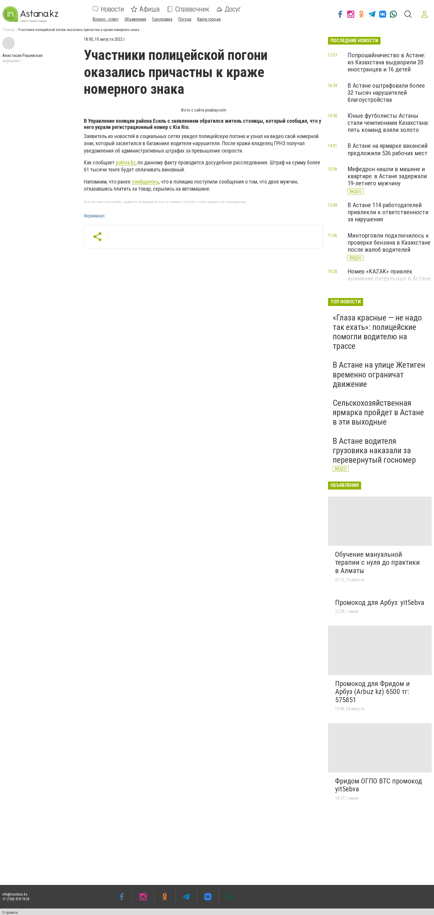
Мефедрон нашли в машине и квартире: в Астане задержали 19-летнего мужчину (387, 176)
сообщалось (145, 182)
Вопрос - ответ (106, 19)
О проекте (10, 913)
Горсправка (162, 19)
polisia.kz (126, 162)
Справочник (192, 9)
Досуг (233, 9)
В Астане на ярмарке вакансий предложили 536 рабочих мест (387, 149)
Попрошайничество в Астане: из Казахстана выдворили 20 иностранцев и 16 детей (386, 62)
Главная (8, 30)
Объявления (135, 19)
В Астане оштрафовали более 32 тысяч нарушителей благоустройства (386, 92)
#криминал (94, 216)
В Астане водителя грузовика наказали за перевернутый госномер (374, 450)
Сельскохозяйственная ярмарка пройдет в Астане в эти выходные (378, 412)
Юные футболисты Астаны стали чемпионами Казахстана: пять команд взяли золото (388, 122)
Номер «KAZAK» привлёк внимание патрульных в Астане (389, 275)
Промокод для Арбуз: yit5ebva (379, 602)
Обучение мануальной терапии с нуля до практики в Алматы (377, 562)
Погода (184, 19)
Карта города (209, 19)
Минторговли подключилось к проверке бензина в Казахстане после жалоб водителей (388, 242)
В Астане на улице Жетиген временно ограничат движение (379, 374)
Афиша (149, 9)
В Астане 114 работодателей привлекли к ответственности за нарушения (387, 212)
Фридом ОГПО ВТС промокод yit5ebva (378, 785)
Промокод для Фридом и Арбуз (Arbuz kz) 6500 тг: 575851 (372, 692)
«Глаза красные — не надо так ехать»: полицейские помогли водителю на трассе (377, 332)
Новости (112, 9)
